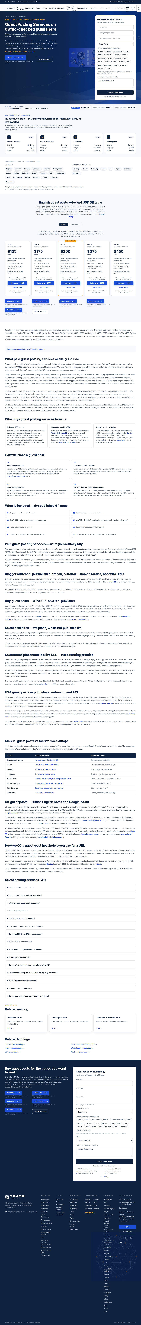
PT (103, 8)
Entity (46, 1240)
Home (7, 16)
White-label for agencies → (82, 1048)
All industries (74, 1199)
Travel (72, 1218)
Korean (100, 68)
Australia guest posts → (80, 1052)
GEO (42, 1238)
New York (107, 1238)
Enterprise (61, 8)
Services (10, 8)
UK (113, 1240)
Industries (29, 8)
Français (107, 1290)
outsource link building (67, 442)
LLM (42, 1240)
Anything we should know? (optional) (108, 77)
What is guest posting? (18, 911)
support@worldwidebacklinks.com (30, 2)
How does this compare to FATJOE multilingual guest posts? (33, 973)
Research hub (46, 1247)
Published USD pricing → (15, 1044)
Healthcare (73, 1202)
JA (106, 8)
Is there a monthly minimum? (20, 988)
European (9, 182)
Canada (127, 51)
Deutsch (106, 1283)
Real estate (73, 1209)
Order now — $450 (124, 283)
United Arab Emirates (104, 54)
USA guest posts (106, 703)
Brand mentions (46, 1223)
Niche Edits (45, 1205)
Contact (106, 1274)
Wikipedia (127, 169)
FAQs (105, 1263)
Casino (85, 169)
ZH (115, 8)
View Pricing (104, 1177)
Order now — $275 (97, 283)
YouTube (44, 1242)
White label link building (60, 433)
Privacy (106, 1277)
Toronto (106, 1244)
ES (97, 8)
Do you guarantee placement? (21, 887)
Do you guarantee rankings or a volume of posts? (29, 996)
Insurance (73, 1205)
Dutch (100, 61)
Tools (38, 8)
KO (119, 8)
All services (45, 1199)
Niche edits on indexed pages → (84, 1044)
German (116, 54)
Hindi (99, 65)
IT (109, 8)
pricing (98, 864)
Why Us (68, 8)
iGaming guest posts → (14, 1048)
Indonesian (107, 65)
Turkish (121, 61)
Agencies (52, 8)
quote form (121, 440)
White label (78, 721)
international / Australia (92, 820)
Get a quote (123, 1208)
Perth (112, 1230)
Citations (44, 1226)
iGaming (76, 169)
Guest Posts (45, 1202)
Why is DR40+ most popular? (20, 942)
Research (107, 1205)
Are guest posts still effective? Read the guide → (26, 349)
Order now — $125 (17, 283)
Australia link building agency (51, 837)
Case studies (45, 1255)
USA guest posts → (12, 1052)
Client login (127, 1232)
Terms (106, 1280)
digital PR (112, 582)
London (106, 1234)
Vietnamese (123, 65)
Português (107, 1293)
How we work (108, 1215)
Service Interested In (82, 1108)
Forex (72, 1212)
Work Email (79, 1088)
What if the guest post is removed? (23, 980)
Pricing (44, 8)
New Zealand (118, 51)
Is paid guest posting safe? (20, 957)
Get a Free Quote (44, 59)
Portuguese (101, 58)
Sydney (106, 1225)
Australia (108, 51)
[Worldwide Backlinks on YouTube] (121, 1243)
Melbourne (107, 1227)
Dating (72, 1215)
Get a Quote (17, 287)
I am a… (78, 1136)
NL (112, 8)
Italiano (106, 1299)
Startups (106, 1253)
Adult (103, 169)
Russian (113, 61)
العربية (106, 1311)
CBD (110, 169)
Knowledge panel (46, 1244)
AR (122, 8)
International (82, 8)
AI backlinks (74, 1229)
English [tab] (63, 224)
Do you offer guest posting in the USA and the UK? (29, 965)
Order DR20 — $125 (15, 58)
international (44, 823)
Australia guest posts (89, 834)
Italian (126, 58)
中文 (105, 1305)
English (100, 51)
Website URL (80, 1097)
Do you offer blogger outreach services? (25, 895)
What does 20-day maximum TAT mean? (25, 950)
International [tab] (75, 224)
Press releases (46, 1220)
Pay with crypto (74, 8)
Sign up (133, 8)
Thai (115, 65)
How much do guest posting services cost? (26, 926)
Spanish (124, 54)
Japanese (118, 58)
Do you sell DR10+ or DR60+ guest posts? (25, 934)
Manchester (107, 1236)
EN (91, 8)
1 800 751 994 (11, 2)
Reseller (106, 1250)
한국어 (106, 1308)
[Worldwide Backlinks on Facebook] (121, 1238)
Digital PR (76, 173)
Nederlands (108, 1302)
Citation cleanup (46, 1229)
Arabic (128, 61)
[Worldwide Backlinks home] (15, 1197)
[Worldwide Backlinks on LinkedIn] (126, 1238)
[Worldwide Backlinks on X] (131, 1238)
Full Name (79, 1079)
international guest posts (16, 476)
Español (106, 1286)
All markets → (90, 1213)
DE (94, 8)
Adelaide (106, 1232)
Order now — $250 (70, 283)
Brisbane (106, 1230)
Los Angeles (107, 1240)
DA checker (60, 1204)
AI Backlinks (20, 8)
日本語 (106, 1296)
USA (105, 1242)
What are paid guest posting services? (24, 903)
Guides (106, 1259)
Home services (75, 1221)
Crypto (118, 169)
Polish (106, 61)
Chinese (108, 68)
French (110, 58)
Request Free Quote (115, 92)
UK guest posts (11, 813)
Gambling (94, 169)
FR (100, 8)
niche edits (43, 684)
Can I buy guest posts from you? (22, 918)
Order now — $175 (44, 283)
